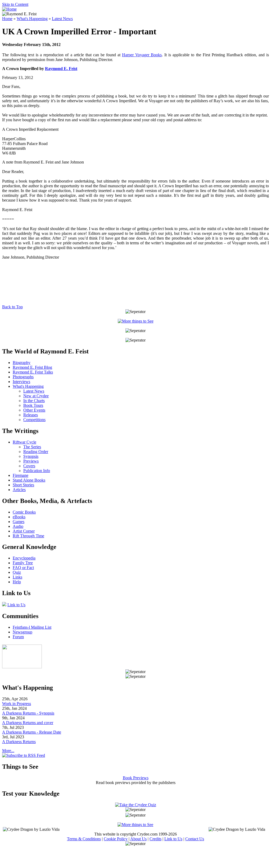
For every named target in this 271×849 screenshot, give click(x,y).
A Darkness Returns (19, 741)
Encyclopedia (24, 558)
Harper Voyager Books (142, 55)
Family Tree (23, 563)
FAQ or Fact (23, 567)
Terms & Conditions (84, 839)
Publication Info (36, 470)
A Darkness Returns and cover (27, 722)
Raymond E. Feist (61, 68)
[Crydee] (22, 667)
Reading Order (35, 451)
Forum (18, 637)
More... (8, 750)
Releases (30, 415)
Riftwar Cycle (24, 442)
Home (7, 18)
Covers (29, 466)
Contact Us (194, 839)
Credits (155, 839)
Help (17, 582)
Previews (31, 461)
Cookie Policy (116, 839)
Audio (18, 526)
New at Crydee (36, 396)
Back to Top (12, 307)
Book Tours (33, 405)
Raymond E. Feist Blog (32, 367)
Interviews (21, 381)
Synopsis (30, 456)
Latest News (62, 18)
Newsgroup (22, 632)
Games (18, 521)
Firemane (20, 475)
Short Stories (23, 485)
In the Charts (34, 400)
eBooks (19, 517)
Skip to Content (15, 4)
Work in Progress (16, 703)
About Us (138, 839)
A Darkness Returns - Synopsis (28, 713)
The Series (32, 447)
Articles (19, 489)
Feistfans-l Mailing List (32, 627)
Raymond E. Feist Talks (33, 372)
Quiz (17, 572)
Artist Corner (24, 531)
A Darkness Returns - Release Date (31, 732)
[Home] (9, 9)
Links (17, 577)
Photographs (23, 377)
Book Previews (135, 778)
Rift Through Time (28, 536)
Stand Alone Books (29, 480)
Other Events (34, 410)
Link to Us (16, 605)
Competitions (34, 419)
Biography (21, 362)
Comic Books (24, 512)
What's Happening (32, 18)
